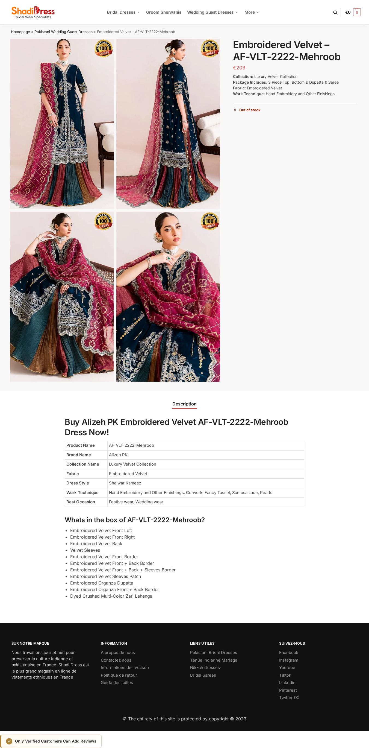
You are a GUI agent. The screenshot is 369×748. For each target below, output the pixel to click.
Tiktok (285, 675)
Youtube (287, 667)
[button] (353, 12)
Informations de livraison (125, 667)
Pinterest (288, 690)
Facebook (288, 652)
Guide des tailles (117, 682)
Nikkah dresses (205, 667)
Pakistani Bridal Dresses (213, 652)
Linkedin (287, 682)
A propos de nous (118, 652)
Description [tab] (184, 404)
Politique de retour (119, 675)
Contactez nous (116, 660)
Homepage (20, 32)
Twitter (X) (289, 697)
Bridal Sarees (203, 675)
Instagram (288, 660)
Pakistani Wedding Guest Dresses (63, 32)
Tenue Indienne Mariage (213, 660)
